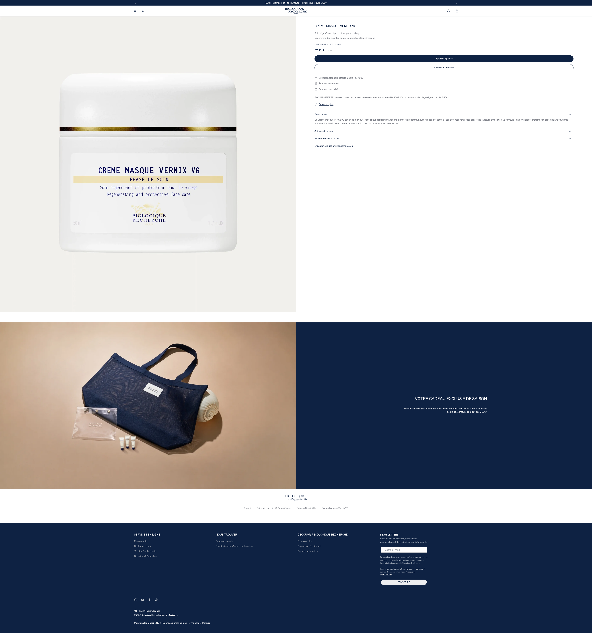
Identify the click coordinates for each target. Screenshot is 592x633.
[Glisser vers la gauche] (135, 3)
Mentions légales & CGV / (147, 623)
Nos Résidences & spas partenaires (234, 546)
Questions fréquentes (145, 556)
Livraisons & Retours (199, 623)
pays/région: (147, 611)
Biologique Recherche (151, 614)
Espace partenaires (308, 551)
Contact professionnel (309, 546)
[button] (143, 11)
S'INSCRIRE (404, 582)
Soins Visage (263, 508)
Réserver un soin (224, 541)
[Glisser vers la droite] (456, 3)
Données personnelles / (174, 623)
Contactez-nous (142, 546)
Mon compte (140, 541)
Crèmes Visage (283, 508)
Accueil (247, 508)
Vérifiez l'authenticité (145, 551)
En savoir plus (305, 541)
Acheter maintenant (444, 67)
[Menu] (135, 11)
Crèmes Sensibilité (307, 508)
